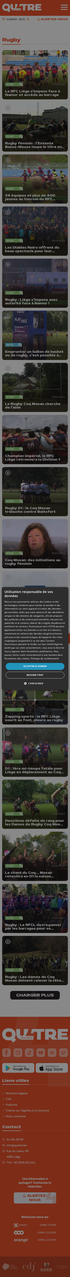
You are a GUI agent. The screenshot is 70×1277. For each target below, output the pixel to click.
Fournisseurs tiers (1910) (42, 626)
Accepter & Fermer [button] (35, 666)
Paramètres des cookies (17, 658)
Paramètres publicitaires (39, 651)
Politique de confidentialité (45, 658)
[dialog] (35, 638)
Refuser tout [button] (35, 675)
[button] (35, 683)
